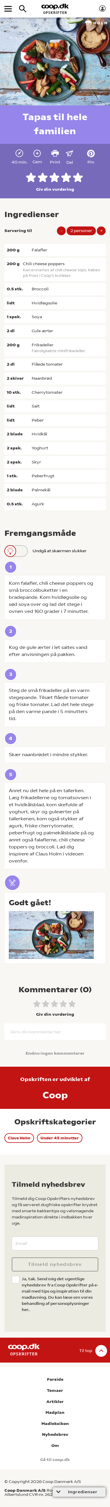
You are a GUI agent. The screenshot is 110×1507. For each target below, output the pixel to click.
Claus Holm (19, 1138)
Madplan (55, 1412)
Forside (55, 1379)
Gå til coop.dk (55, 1459)
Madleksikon (55, 1423)
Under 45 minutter (59, 1138)
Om (55, 1445)
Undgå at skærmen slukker (60, 550)
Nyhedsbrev (55, 1434)
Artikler (55, 1401)
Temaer (55, 1390)
